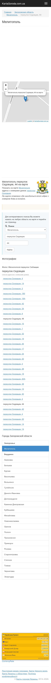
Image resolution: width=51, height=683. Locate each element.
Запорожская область (24, 12)
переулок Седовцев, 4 (13, 278)
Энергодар (9, 576)
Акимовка (8, 459)
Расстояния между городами (15, 670)
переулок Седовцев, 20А (14, 378)
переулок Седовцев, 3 (13, 363)
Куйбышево (9, 509)
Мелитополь (12, 14)
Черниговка (9, 571)
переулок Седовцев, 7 (13, 328)
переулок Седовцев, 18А (14, 298)
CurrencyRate (8, 661)
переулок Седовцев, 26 (13, 343)
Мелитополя (24, 187)
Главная (7, 12)
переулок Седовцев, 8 (13, 313)
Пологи (7, 532)
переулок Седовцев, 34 (13, 308)
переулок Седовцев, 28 (13, 368)
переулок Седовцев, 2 (13, 288)
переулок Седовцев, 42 (13, 303)
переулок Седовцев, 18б (14, 293)
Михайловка (9, 515)
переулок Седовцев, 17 (13, 348)
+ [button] (6, 85)
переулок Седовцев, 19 (13, 338)
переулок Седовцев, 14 (13, 283)
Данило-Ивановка (12, 493)
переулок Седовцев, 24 (13, 353)
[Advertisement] (25, 54)
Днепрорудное (10, 498)
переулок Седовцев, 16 (13, 323)
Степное (8, 560)
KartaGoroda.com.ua (13, 3)
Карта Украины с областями (14, 673)
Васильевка (9, 476)
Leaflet (29, 121)
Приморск (8, 543)
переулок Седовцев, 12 (13, 389)
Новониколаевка (11, 521)
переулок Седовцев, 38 (13, 383)
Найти (9, 249)
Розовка (7, 548)
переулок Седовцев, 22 (13, 358)
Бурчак (7, 470)
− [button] (6, 89)
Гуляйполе (9, 487)
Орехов (7, 526)
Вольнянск (9, 482)
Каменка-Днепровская (14, 504)
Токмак (7, 565)
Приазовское (10, 537)
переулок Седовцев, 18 (13, 373)
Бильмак (8, 465)
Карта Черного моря (38, 670)
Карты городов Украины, (27, 679)
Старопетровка (11, 554)
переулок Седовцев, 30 (13, 394)
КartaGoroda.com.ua (41, 121)
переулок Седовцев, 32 (13, 333)
